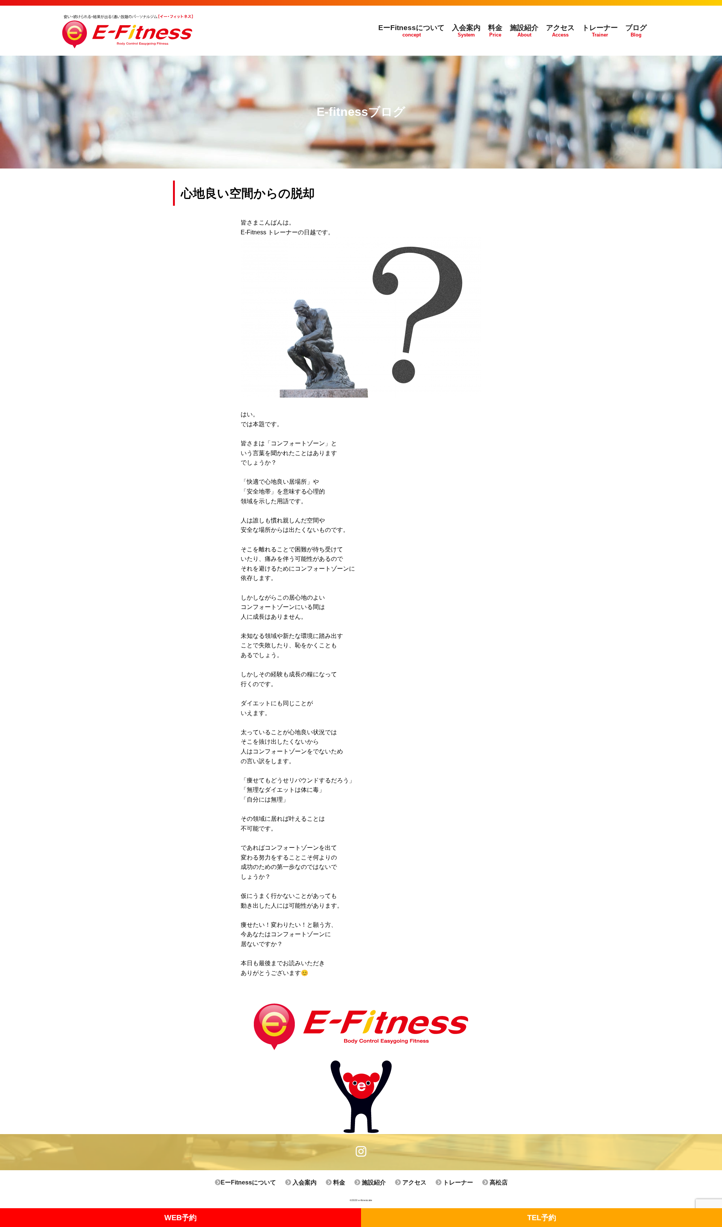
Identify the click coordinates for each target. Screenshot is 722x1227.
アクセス (413, 1182)
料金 (338, 1182)
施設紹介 (373, 1182)
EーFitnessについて (248, 1182)
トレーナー (457, 1182)
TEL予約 (541, 1217)
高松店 (498, 1182)
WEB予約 (180, 1217)
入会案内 (304, 1182)
